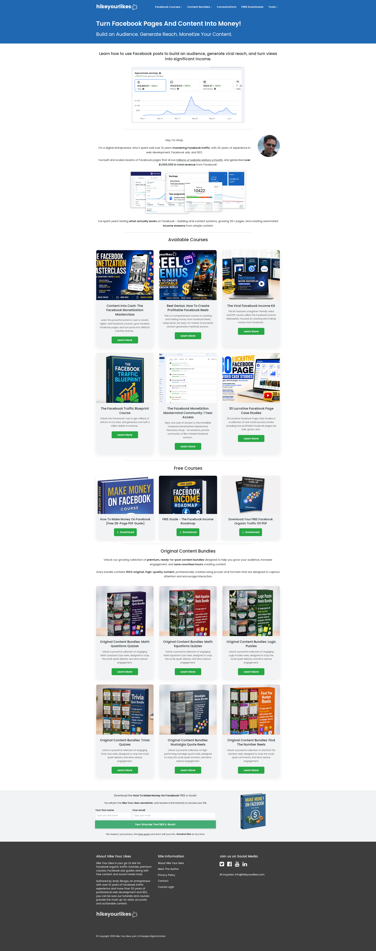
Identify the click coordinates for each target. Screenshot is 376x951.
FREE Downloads (252, 7)
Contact (163, 881)
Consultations (226, 7)
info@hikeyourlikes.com (249, 874)
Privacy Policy (166, 875)
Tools (272, 7)
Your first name (104, 810)
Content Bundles (198, 7)
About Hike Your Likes (171, 863)
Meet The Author (168, 869)
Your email (138, 810)
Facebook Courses (167, 7)
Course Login (166, 887)
